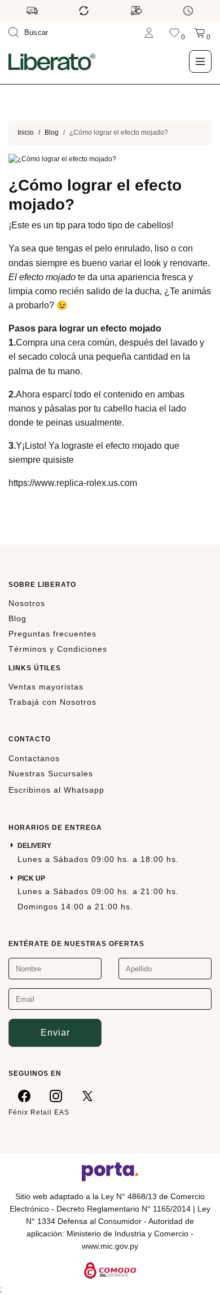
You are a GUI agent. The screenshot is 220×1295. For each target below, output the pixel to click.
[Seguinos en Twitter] (87, 1095)
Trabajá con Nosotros (52, 701)
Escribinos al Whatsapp (56, 789)
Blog (52, 132)
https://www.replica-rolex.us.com (72, 483)
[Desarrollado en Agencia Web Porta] (110, 1170)
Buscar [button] (36, 32)
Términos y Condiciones (57, 648)
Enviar (55, 1032)
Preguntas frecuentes (52, 633)
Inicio (25, 132)
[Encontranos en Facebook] (24, 1095)
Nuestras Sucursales (50, 773)
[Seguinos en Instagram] (56, 1095)
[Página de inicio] (51, 61)
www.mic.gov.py (110, 1245)
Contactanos (34, 758)
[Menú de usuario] (149, 32)
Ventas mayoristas (45, 686)
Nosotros (26, 603)
